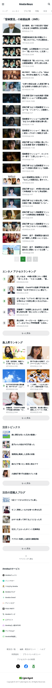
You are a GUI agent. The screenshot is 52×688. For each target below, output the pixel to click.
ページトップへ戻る (26, 559)
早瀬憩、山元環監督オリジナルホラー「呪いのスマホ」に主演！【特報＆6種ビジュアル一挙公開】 (35, 53)
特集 (37, 11)
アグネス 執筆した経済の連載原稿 (25, 539)
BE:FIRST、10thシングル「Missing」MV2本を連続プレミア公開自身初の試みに (35, 74)
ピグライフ (9, 620)
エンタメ (15, 11)
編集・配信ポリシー (28, 649)
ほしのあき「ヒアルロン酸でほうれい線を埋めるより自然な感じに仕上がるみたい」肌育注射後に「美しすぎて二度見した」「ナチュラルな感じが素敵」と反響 (32, 302)
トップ (5, 11)
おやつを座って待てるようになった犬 (27, 519)
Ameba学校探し (11, 636)
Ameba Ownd (10, 597)
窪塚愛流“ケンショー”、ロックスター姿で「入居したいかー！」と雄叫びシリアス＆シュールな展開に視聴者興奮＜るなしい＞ (35, 157)
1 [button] (22, 259)
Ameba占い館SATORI (13, 625)
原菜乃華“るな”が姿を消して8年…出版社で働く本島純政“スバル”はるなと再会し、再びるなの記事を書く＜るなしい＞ (35, 204)
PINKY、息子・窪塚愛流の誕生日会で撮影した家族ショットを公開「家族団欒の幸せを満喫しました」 (35, 239)
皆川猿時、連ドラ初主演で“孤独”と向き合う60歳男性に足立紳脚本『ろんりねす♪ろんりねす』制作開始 (35, 29)
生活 (45, 11)
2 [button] (29, 259)
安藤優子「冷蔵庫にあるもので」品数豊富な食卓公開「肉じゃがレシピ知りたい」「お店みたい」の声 (32, 312)
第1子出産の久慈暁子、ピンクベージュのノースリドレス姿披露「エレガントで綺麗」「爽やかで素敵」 (39, 364)
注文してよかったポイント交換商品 (26, 529)
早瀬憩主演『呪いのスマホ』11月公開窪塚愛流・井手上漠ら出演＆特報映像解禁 (35, 63)
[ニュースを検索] (48, 4)
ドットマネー (9, 581)
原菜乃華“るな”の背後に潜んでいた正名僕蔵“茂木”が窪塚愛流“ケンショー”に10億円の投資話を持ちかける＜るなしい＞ (35, 146)
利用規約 (15, 654)
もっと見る (26, 333)
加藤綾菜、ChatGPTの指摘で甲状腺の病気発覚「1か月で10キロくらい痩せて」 (33, 288)
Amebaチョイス (11, 575)
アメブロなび (9, 631)
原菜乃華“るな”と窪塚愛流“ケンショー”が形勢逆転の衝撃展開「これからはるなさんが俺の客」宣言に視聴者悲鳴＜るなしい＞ (35, 216)
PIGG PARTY (9, 609)
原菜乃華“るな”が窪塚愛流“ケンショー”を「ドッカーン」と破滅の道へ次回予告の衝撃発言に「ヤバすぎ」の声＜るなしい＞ (35, 111)
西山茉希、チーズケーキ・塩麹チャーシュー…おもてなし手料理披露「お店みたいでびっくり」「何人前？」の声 (32, 323)
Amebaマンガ (10, 614)
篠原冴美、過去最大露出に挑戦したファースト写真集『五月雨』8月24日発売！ (39, 410)
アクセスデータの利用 (26, 659)
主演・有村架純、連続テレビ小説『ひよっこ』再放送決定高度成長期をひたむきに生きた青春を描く (15, 364)
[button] (35, 259)
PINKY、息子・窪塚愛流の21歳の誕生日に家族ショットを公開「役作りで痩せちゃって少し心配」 (35, 249)
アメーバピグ (9, 603)
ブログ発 (27, 11)
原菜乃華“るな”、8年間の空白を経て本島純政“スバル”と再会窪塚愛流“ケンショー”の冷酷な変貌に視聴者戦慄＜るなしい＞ (35, 192)
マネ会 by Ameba (11, 586)
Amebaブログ (10, 592)
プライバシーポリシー (32, 654)
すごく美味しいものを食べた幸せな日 (27, 509)
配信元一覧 (11, 649)
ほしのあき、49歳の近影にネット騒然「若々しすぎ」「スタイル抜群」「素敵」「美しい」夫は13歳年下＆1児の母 (32, 278)
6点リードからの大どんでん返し (24, 500)
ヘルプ (42, 649)
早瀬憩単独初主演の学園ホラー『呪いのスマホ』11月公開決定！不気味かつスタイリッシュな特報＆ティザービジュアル (35, 41)
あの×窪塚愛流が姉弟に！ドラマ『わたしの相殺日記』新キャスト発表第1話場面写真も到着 (35, 179)
